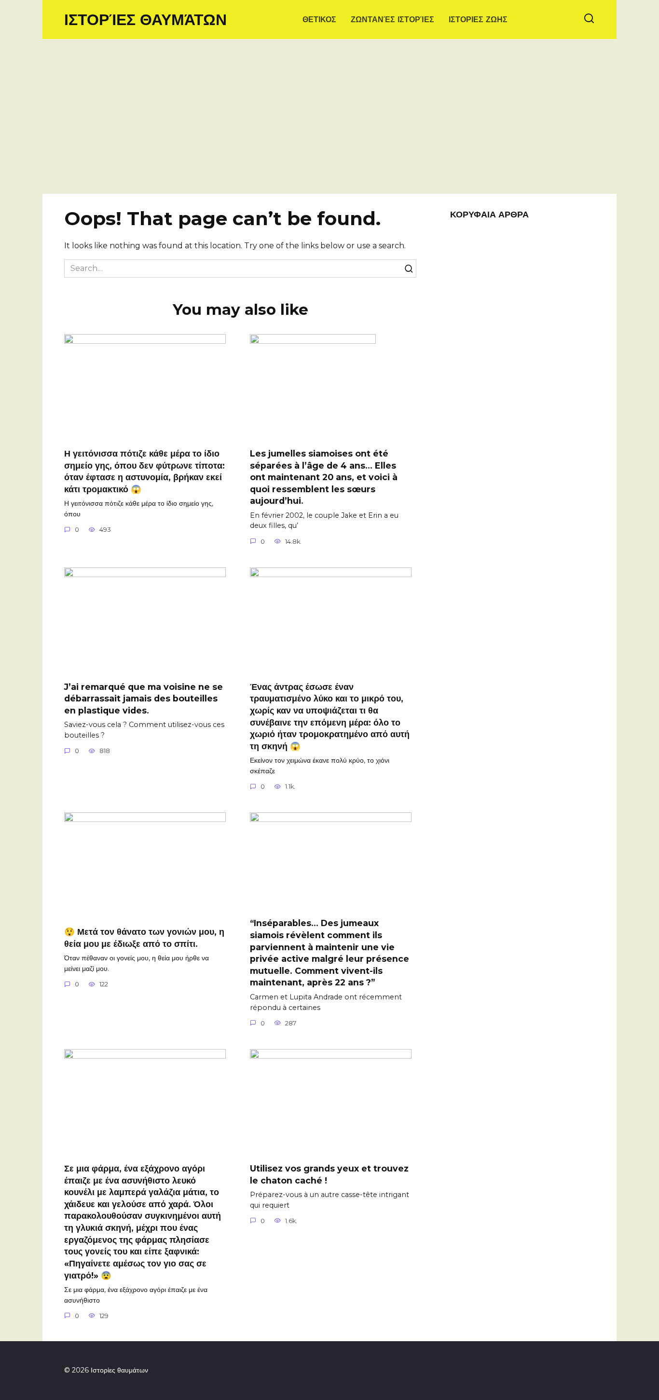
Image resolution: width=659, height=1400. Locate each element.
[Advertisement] (329, 121)
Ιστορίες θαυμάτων (145, 19)
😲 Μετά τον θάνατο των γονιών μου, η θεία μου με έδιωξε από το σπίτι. (144, 938)
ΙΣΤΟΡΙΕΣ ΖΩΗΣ (478, 19)
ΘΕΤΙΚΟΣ (319, 19)
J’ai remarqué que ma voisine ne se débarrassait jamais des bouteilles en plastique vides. (143, 698)
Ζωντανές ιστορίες (392, 19)
